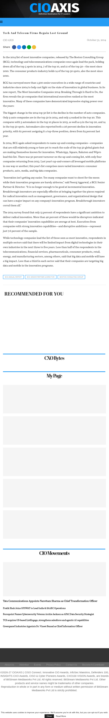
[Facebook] (73, 654)
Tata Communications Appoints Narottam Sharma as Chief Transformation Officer (50, 601)
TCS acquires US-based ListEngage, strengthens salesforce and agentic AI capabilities (46, 620)
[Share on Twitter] (19, 47)
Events (37, 665)
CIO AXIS (8, 40)
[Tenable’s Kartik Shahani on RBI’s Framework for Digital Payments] (54, 399)
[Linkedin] (87, 654)
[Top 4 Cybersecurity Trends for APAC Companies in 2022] (54, 524)
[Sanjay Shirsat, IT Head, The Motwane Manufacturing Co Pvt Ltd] (54, 430)
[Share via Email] (34, 47)
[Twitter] (80, 654)
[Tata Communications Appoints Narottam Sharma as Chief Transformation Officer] (54, 579)
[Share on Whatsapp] (29, 47)
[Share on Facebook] (14, 47)
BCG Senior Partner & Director (40, 277)
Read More (61, 716)
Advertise (24, 665)
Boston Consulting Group (71, 277)
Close (49, 716)
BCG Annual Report (13, 277)
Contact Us (71, 665)
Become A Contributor (93, 665)
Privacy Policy (53, 665)
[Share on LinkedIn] (24, 47)
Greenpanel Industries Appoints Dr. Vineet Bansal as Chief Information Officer (43, 626)
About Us (9, 665)
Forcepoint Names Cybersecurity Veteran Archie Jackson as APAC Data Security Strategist (48, 614)
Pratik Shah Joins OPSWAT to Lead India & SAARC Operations (34, 608)
